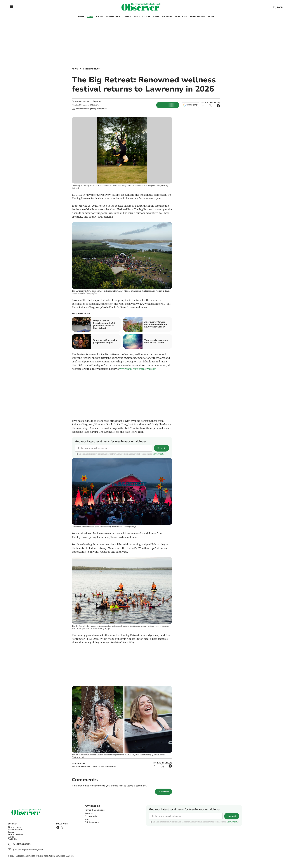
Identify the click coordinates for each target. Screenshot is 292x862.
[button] (11, 6)
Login (280, 7)
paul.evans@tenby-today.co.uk (28, 849)
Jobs (87, 819)
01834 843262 (24, 844)
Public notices (92, 822)
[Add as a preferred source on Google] (190, 105)
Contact (88, 813)
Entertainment (91, 69)
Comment (163, 791)
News (75, 69)
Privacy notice (159, 454)
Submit (161, 448)
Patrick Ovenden (82, 101)
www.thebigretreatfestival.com (137, 368)
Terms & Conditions (94, 809)
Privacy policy (91, 816)
